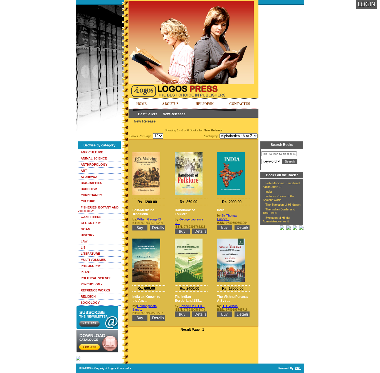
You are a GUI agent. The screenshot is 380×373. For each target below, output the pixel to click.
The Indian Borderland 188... (188, 299)
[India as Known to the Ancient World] (146, 240)
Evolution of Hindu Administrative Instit (276, 219)
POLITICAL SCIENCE (96, 278)
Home (141, 103)
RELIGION (88, 296)
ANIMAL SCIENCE (94, 158)
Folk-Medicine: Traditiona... (144, 212)
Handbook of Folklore (185, 212)
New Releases (174, 114)
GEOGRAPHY (91, 223)
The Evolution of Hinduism (282, 204)
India (220, 210)
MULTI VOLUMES (93, 259)
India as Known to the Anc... (146, 299)
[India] (231, 154)
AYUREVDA (89, 176)
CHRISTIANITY (91, 195)
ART (84, 170)
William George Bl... (150, 219)
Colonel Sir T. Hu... (191, 306)
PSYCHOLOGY (91, 284)
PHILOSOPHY (91, 266)
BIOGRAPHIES (91, 183)
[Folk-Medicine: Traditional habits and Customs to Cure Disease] (146, 154)
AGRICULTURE (92, 152)
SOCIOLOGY (90, 302)
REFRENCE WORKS (95, 290)
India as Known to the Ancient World (278, 198)
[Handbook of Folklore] (189, 154)
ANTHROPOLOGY (94, 164)
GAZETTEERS (91, 217)
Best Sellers (147, 114)
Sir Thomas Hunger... (227, 217)
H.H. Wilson (230, 306)
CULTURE (88, 201)
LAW (84, 241)
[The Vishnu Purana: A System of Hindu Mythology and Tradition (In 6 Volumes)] (231, 240)
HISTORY (87, 235)
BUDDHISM (89, 189)
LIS (83, 247)
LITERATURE (90, 253)
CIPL (298, 368)
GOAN (85, 229)
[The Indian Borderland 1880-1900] (189, 240)
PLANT (86, 272)
